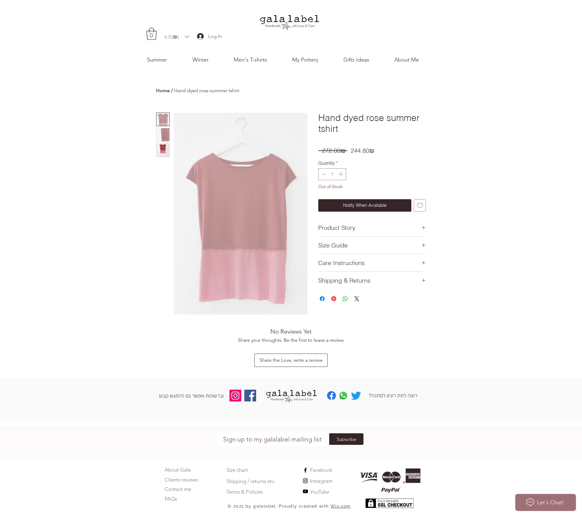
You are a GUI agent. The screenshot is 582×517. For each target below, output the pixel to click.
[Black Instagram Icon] (305, 481)
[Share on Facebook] (322, 298)
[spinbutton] (332, 174)
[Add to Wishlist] (420, 205)
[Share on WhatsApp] (345, 298)
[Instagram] (235, 395)
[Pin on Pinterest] (333, 298)
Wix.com (340, 506)
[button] (415, 59)
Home (163, 90)
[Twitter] (356, 395)
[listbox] (176, 36)
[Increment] (341, 174)
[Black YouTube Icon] (305, 491)
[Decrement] (323, 174)
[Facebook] (250, 395)
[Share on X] (356, 298)
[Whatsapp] (343, 395)
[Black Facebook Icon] (305, 470)
